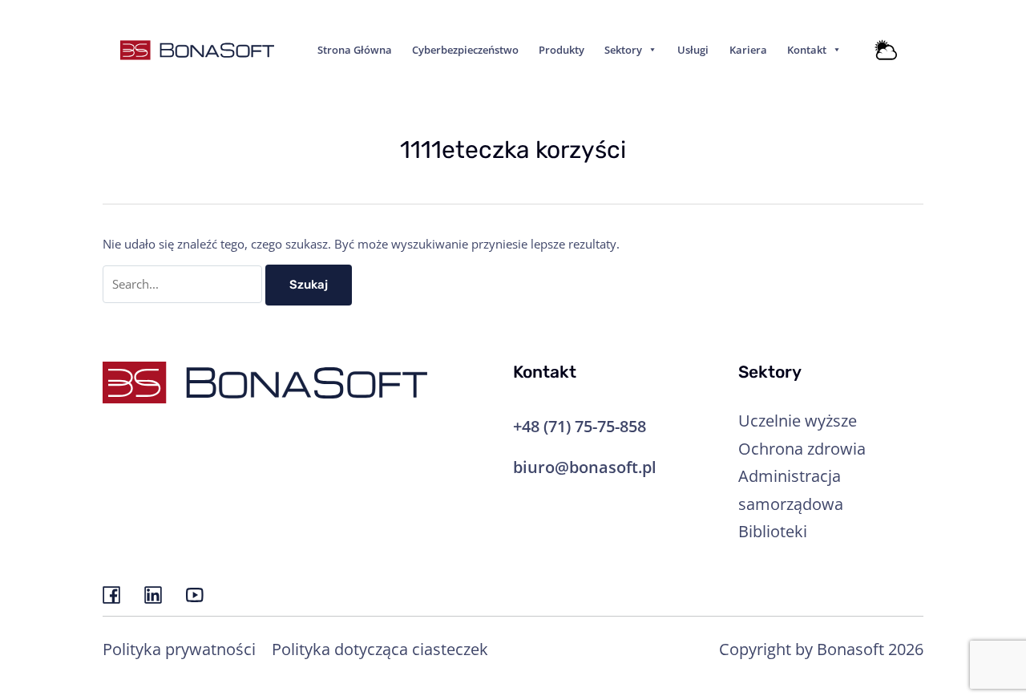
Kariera (748, 49)
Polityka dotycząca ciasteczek (380, 648)
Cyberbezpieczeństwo (465, 49)
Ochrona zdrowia (802, 448)
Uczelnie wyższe (797, 420)
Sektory (623, 49)
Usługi (693, 49)
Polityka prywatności (179, 648)
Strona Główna (354, 49)
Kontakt (806, 49)
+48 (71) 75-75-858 (579, 426)
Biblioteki (772, 531)
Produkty (561, 49)
